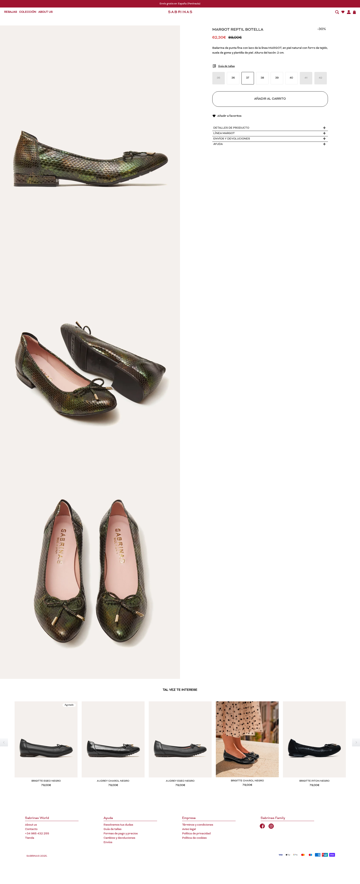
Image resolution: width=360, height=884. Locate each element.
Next (356, 742)
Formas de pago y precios (121, 833)
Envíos (108, 842)
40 (291, 78)
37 (247, 78)
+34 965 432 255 (37, 833)
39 (277, 78)
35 (218, 78)
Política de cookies (194, 838)
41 (306, 78)
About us (31, 825)
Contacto (31, 829)
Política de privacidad (196, 833)
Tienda (29, 838)
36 (233, 78)
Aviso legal (189, 829)
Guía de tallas (112, 829)
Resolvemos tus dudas (118, 825)
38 (262, 78)
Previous (4, 742)
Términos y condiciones (197, 825)
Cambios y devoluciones (119, 838)
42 (320, 78)
